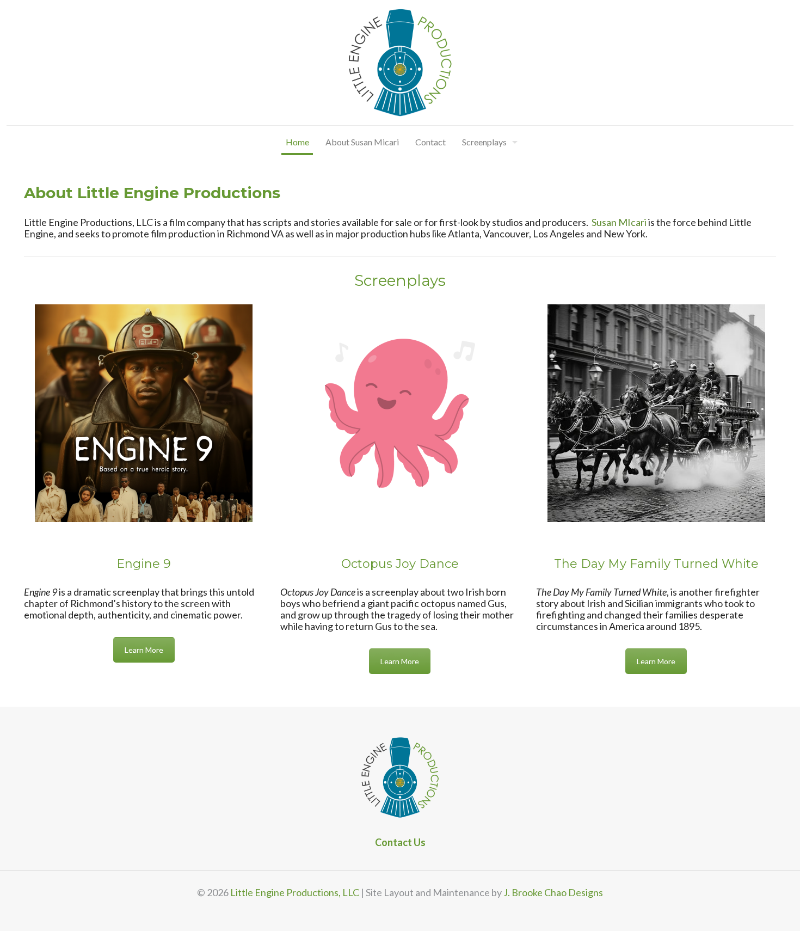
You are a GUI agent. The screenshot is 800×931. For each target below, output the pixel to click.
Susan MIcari (619, 222)
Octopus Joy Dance (400, 563)
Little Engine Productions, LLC (294, 892)
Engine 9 (143, 563)
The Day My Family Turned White (656, 563)
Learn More (144, 649)
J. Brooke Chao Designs (553, 892)
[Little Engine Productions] (400, 62)
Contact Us (400, 842)
